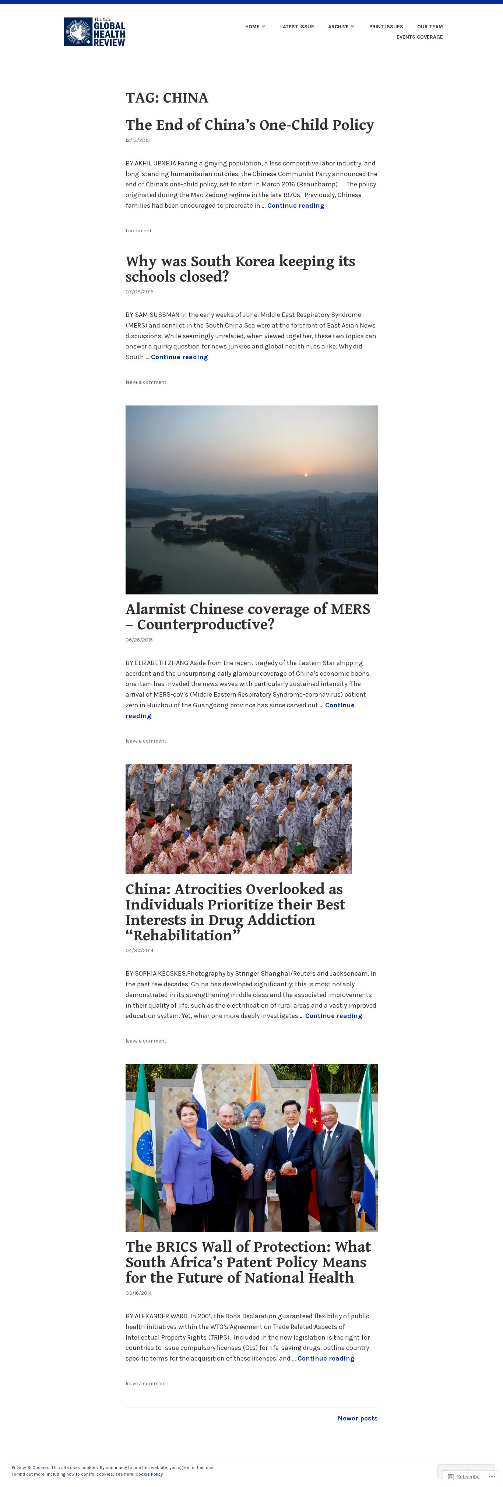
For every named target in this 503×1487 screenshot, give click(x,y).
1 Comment (139, 231)
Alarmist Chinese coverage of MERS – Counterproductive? (248, 617)
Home (252, 27)
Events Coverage (420, 37)
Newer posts (358, 1418)
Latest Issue (297, 27)
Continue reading (295, 205)
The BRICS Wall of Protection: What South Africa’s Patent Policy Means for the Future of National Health (248, 1262)
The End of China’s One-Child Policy (250, 125)
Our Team (430, 27)
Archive (338, 27)
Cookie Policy (149, 1474)
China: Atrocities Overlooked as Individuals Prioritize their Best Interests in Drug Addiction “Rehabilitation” (235, 912)
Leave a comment (146, 382)
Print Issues (386, 27)
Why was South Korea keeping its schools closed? (240, 269)
